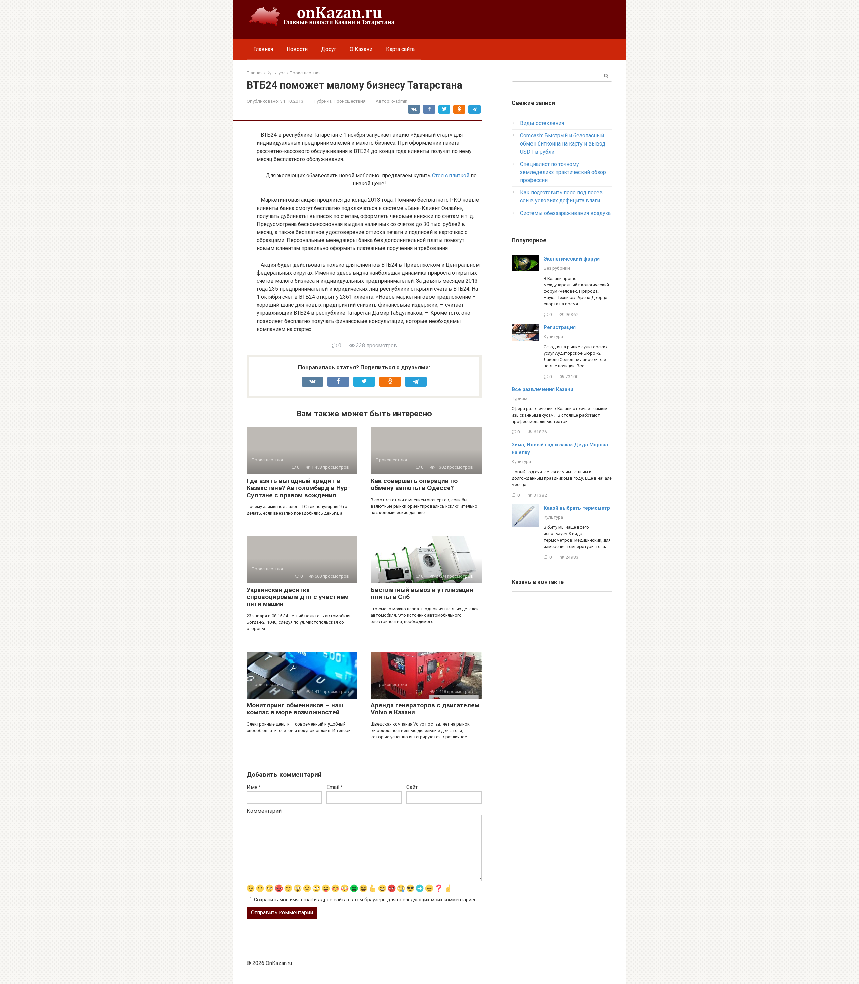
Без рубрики (557, 268)
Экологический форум (572, 259)
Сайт (412, 787)
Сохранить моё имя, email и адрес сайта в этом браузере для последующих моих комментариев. (366, 900)
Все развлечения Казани (542, 389)
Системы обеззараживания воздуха (565, 213)
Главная (263, 49)
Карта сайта (400, 49)
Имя (254, 787)
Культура (553, 336)
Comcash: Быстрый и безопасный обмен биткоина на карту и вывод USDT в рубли (562, 143)
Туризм (519, 398)
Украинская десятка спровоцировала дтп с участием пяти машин (298, 597)
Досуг (328, 49)
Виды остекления (542, 123)
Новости (297, 49)
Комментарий (264, 811)
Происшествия (350, 101)
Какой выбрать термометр (577, 508)
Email (334, 787)
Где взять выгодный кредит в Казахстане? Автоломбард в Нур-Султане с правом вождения (298, 488)
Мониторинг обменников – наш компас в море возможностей (295, 708)
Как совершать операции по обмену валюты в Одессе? (414, 484)
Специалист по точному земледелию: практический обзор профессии (563, 172)
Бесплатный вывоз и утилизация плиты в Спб (422, 593)
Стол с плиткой (450, 175)
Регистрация (560, 327)
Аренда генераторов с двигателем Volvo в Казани (425, 708)
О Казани (361, 49)
